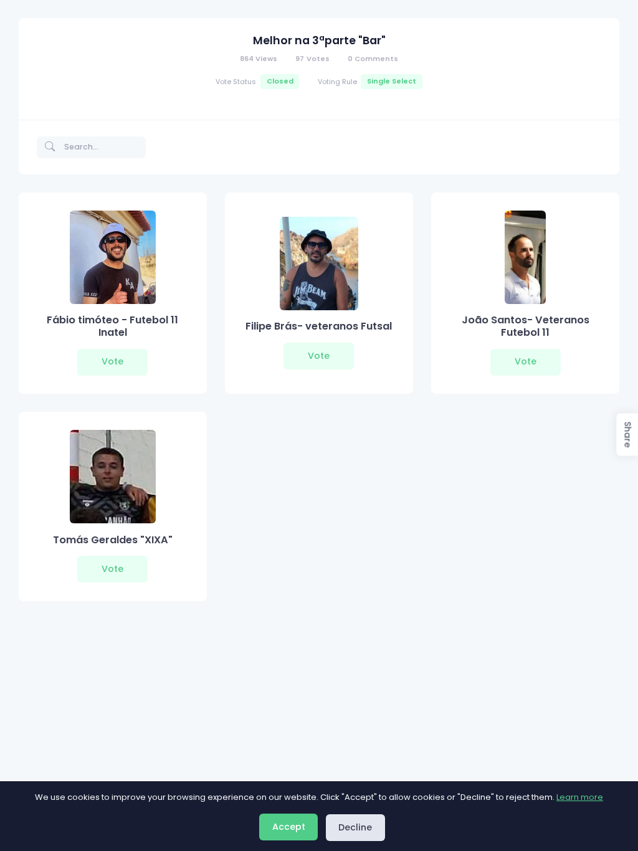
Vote (112, 361)
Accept (288, 826)
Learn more (579, 797)
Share (627, 435)
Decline (355, 827)
